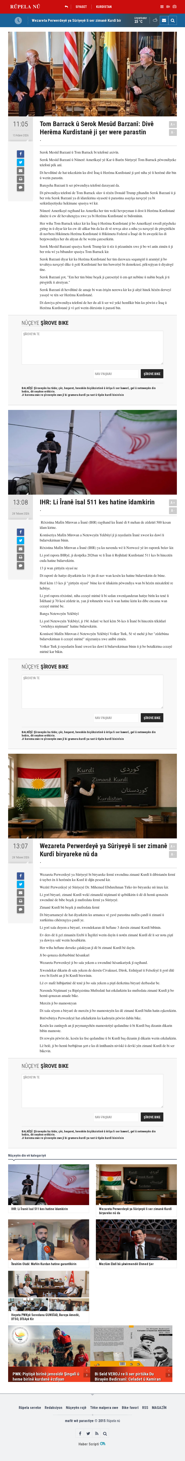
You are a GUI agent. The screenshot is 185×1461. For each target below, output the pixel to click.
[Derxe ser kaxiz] (20, 179)
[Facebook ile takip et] (80, 1433)
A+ (173, 124)
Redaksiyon (53, 1408)
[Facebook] (20, 154)
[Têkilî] (164, 20)
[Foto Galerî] (174, 7)
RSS (145, 1408)
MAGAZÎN (159, 1408)
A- (173, 132)
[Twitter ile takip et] (88, 1433)
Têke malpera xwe (104, 1408)
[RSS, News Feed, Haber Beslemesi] (96, 1433)
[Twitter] (20, 162)
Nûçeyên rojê (76, 1408)
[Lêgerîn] (172, 20)
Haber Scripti (89, 1444)
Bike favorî (130, 1408)
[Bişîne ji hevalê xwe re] (20, 170)
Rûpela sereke (30, 1408)
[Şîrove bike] (20, 187)
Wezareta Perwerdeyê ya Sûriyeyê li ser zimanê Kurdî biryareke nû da (86, 17)
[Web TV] (168, 7)
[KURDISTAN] (67, 7)
